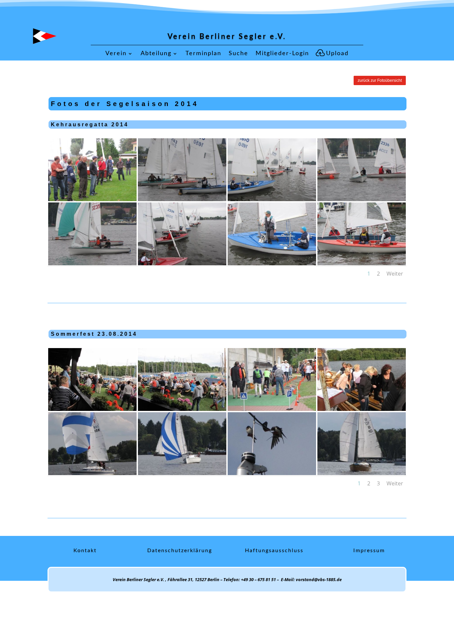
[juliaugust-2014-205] (182, 473)
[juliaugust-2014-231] (361, 409)
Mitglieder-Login (282, 54)
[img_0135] (272, 263)
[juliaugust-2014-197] (361, 473)
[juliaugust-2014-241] (92, 409)
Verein (116, 54)
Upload (337, 54)
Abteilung (156, 54)
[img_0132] (361, 263)
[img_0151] (92, 263)
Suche (238, 54)
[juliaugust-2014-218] (92, 473)
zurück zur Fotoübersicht (380, 80)
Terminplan (203, 54)
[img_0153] (361, 199)
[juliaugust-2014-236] (272, 409)
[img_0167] (272, 199)
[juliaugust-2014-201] (272, 473)
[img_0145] (182, 263)
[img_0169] (182, 199)
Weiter (395, 273)
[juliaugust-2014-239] (182, 409)
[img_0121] (92, 199)
